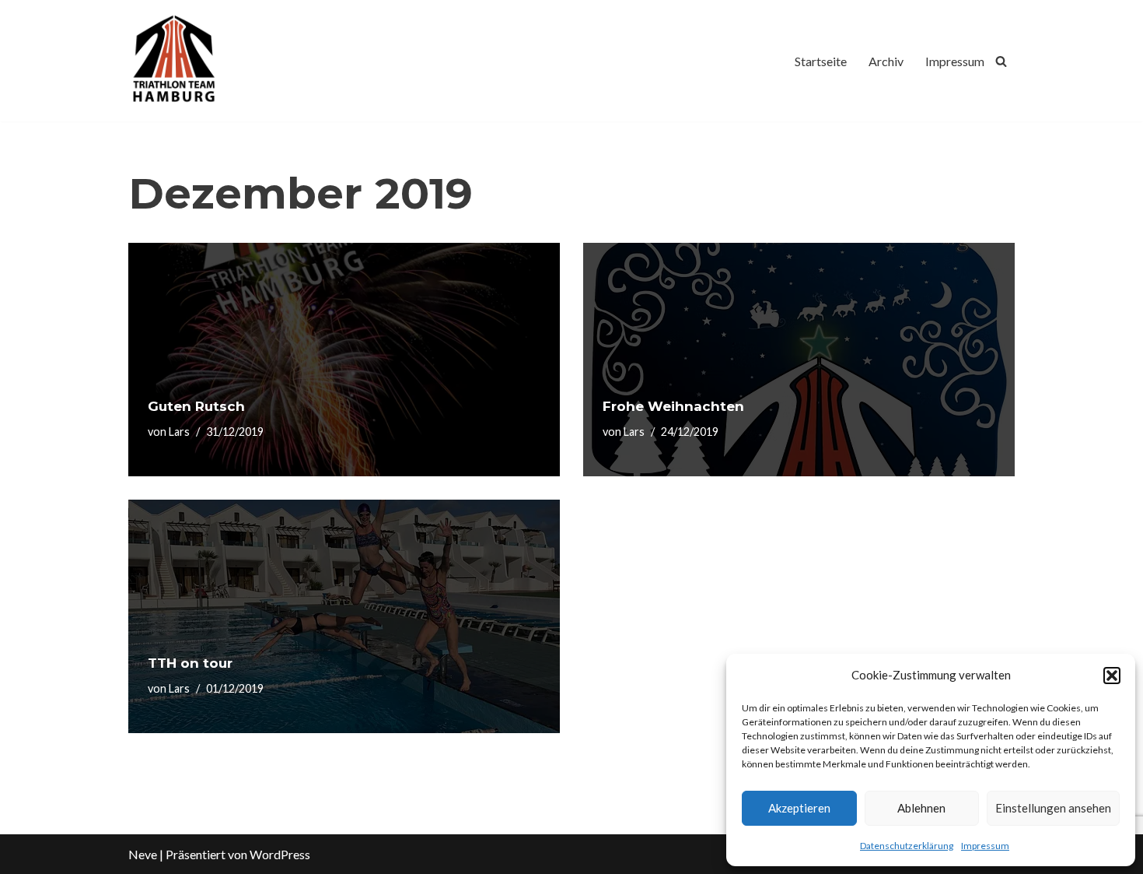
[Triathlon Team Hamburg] (175, 60)
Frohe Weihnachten (673, 406)
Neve (142, 854)
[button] (1112, 675)
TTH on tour (190, 663)
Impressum (985, 845)
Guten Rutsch (196, 406)
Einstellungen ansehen (1053, 808)
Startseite (821, 61)
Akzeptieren (799, 808)
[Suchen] (1001, 61)
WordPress (280, 854)
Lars (179, 431)
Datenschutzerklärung (906, 845)
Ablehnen (921, 808)
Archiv (886, 61)
